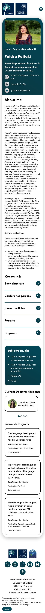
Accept (7, 609)
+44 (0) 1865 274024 (26, 592)
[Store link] (8, 564)
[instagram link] (23, 564)
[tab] (19, 416)
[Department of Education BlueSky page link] (38, 564)
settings (26, 604)
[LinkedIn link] (30, 564)
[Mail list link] (15, 564)
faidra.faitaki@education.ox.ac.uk (24, 77)
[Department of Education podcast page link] (23, 572)
